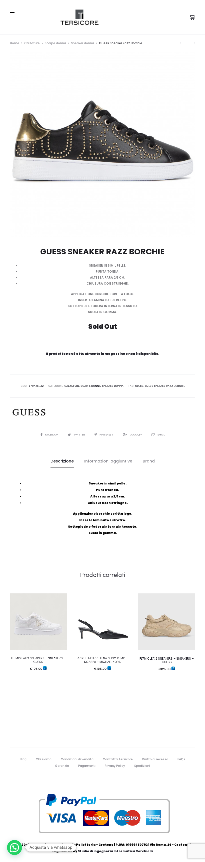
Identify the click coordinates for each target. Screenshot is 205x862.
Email (161, 434)
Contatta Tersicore (118, 759)
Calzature (32, 43)
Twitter (80, 434)
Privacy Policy (115, 766)
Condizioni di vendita (77, 759)
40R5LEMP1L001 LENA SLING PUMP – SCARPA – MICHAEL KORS (102, 660)
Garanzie (62, 766)
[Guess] (29, 412)
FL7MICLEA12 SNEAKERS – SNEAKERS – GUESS (167, 660)
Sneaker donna (82, 43)
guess (139, 386)
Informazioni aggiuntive (108, 461)
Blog (23, 759)
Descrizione (62, 461)
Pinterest (107, 434)
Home (14, 43)
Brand (149, 461)
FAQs (181, 759)
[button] (14, 847)
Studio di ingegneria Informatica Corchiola (115, 851)
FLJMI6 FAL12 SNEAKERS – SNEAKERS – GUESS (38, 660)
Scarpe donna (55, 43)
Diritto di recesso (155, 759)
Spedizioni (142, 766)
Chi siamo (44, 759)
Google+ (136, 434)
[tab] (62, 461)
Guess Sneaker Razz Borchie (165, 386)
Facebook (52, 434)
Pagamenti (87, 766)
